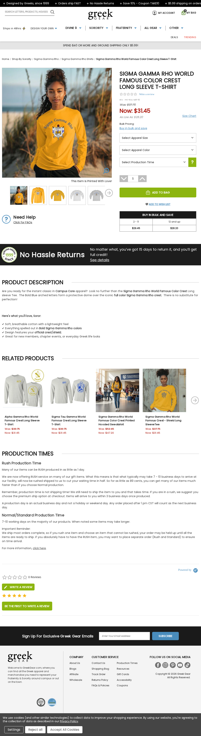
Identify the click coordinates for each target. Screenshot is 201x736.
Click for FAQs (22, 222)
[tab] (18, 587)
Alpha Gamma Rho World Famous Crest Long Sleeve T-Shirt (22, 420)
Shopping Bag (100, 668)
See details (99, 260)
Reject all (35, 729)
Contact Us (98, 663)
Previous (5, 193)
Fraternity (124, 28)
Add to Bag (161, 192)
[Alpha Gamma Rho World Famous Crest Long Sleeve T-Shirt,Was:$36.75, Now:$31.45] (23, 390)
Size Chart (189, 116)
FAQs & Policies (100, 685)
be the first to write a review (27, 606)
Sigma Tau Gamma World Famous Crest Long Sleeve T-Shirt (69, 420)
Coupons (122, 685)
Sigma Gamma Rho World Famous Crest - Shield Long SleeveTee (163, 420)
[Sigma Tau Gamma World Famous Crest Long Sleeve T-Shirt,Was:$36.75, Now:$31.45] (70, 390)
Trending (190, 37)
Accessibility (124, 680)
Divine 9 (71, 28)
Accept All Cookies (64, 729)
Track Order (98, 674)
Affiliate (73, 674)
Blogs (72, 668)
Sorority (96, 28)
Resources (123, 668)
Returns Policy (100, 680)
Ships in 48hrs (12, 28)
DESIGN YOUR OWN (42, 28)
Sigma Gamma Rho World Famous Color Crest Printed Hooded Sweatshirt (117, 420)
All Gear (150, 28)
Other (174, 28)
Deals (174, 37)
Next (109, 193)
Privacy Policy (69, 721)
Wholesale (75, 680)
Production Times (127, 663)
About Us (74, 663)
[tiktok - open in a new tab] (187, 665)
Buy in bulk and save (133, 128)
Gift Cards (123, 674)
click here (39, 548)
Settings (14, 729)
